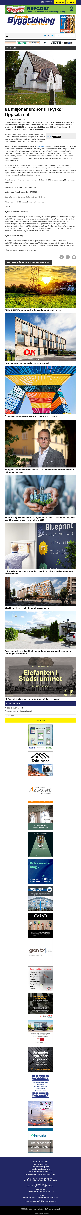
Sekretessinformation (41, 1214)
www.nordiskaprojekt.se (40, 1167)
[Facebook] (68, 257)
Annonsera (71, 2)
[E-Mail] (74, 257)
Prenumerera (60, 2)
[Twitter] (61, 257)
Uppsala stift (41, 146)
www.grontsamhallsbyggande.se (40, 1171)
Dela (49, 136)
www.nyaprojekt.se (40, 1164)
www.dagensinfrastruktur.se (40, 1169)
